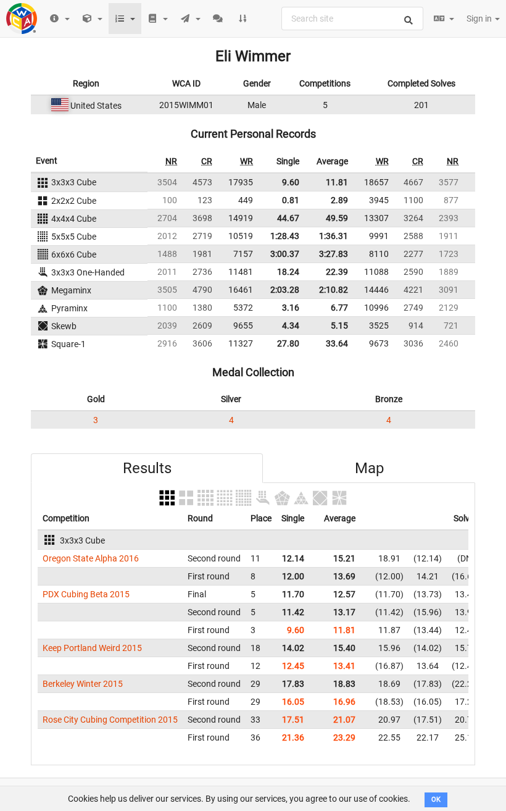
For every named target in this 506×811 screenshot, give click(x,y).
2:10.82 (333, 290)
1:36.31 (333, 236)
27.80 (288, 343)
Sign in (480, 18)
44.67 (288, 218)
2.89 (339, 200)
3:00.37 (284, 254)
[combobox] (352, 18)
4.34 (290, 325)
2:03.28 (284, 290)
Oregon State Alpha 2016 (91, 558)
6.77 (339, 308)
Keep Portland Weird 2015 (92, 648)
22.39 (337, 272)
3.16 (290, 308)
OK (436, 800)
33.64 (337, 343)
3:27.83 (333, 254)
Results (147, 468)
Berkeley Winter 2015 (83, 684)
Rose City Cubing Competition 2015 (110, 720)
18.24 (288, 272)
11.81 (337, 182)
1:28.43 (284, 236)
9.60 (290, 182)
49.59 (337, 218)
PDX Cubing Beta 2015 (86, 594)
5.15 (339, 325)
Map (369, 468)
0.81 (290, 200)
